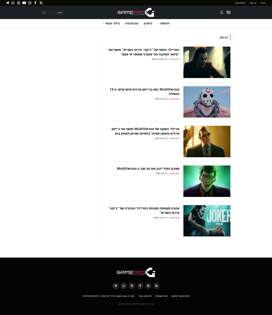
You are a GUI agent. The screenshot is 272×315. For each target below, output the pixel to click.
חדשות (165, 23)
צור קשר (252, 2)
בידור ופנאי (112, 23)
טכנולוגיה (131, 23)
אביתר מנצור (174, 59)
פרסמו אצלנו (240, 2)
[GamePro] (136, 12)
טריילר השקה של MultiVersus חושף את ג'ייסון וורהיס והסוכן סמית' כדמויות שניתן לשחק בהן (145, 131)
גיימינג (148, 23)
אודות (263, 2)
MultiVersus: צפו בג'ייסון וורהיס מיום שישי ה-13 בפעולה (144, 91)
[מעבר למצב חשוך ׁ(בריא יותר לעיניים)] (222, 12)
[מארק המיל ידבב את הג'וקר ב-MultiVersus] (206, 181)
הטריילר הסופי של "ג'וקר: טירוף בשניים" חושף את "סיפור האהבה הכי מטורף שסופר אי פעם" (143, 51)
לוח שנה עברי (145, 296)
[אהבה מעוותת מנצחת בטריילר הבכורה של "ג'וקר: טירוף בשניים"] (206, 221)
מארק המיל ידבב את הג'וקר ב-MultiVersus (148, 168)
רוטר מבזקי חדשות (181, 296)
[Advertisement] (69, 56)
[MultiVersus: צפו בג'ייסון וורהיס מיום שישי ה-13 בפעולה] (206, 102)
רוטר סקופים (162, 296)
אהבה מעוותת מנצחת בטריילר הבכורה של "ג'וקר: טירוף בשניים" (144, 210)
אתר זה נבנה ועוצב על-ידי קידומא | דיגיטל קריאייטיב (108, 296)
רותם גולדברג (174, 98)
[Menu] (228, 12)
